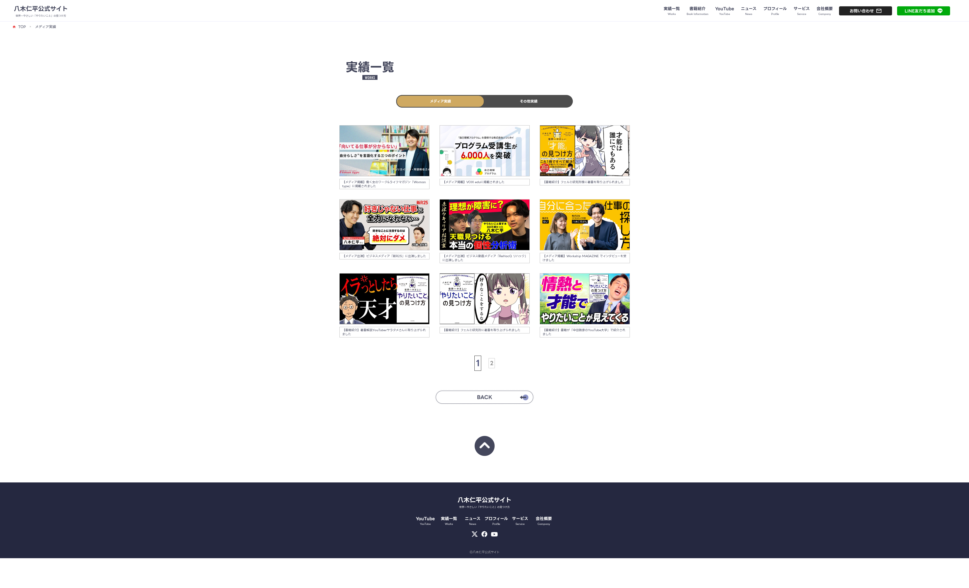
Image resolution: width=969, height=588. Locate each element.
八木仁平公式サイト (41, 9)
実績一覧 (449, 521)
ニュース (472, 521)
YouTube (425, 521)
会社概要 (544, 521)
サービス (520, 521)
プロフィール (496, 521)
